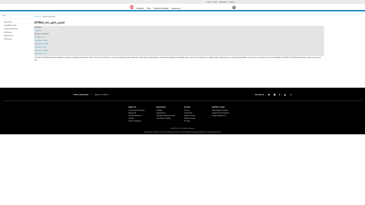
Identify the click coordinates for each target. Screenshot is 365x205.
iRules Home (8, 32)
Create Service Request (220, 113)
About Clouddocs (135, 121)
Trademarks (148, 132)
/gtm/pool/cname (41, 44)
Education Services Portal (165, 115)
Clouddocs (37, 16)
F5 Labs (187, 121)
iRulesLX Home (8, 35)
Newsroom (132, 113)
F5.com (208, 2)
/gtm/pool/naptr (41, 50)
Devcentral (223, 2)
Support (232, 2)
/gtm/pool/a (39, 37)
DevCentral (188, 113)
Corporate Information (137, 110)
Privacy (163, 132)
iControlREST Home (10, 25)
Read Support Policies (220, 110)
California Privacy (173, 132)
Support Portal (189, 115)
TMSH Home (8, 39)
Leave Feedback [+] (219, 115)
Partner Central (189, 118)
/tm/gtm (37, 30)
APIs (149, 8)
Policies (156, 132)
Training (159, 110)
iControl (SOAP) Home (11, 29)
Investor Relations (135, 115)
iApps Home (8, 22)
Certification (160, 113)
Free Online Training (163, 118)
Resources (175, 8)
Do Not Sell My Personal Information (193, 132)
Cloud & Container (161, 8)
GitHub (215, 2)
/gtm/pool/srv (40, 54)
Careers (131, 118)
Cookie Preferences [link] (214, 132)
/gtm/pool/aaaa (41, 40)
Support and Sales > (101, 94)
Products (140, 8)
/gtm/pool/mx (40, 47)
